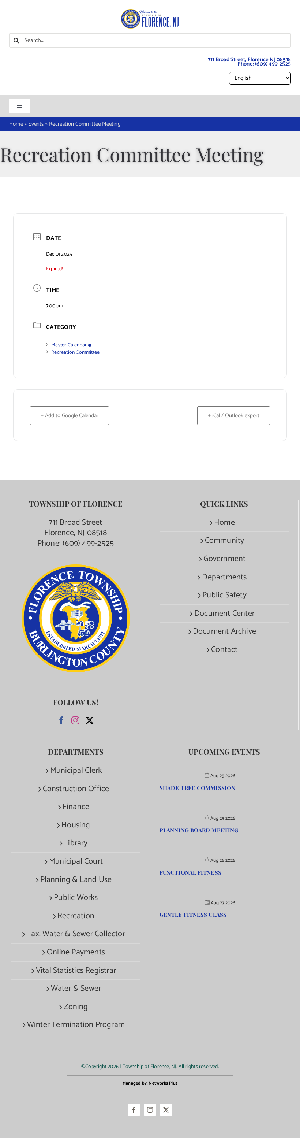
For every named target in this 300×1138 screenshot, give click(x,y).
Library (75, 843)
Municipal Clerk (76, 771)
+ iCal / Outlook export (233, 415)
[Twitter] (90, 720)
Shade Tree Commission (197, 788)
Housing (75, 825)
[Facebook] (61, 720)
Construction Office (76, 789)
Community (224, 540)
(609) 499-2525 (273, 63)
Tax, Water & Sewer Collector (76, 934)
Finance (76, 807)
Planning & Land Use (76, 880)
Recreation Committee (75, 352)
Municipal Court (76, 861)
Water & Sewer (76, 988)
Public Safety (224, 595)
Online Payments (76, 952)
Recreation (75, 916)
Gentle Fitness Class (193, 914)
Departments (224, 577)
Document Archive (224, 631)
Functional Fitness (190, 872)
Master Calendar (69, 345)
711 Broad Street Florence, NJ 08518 (75, 528)
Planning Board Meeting (199, 830)
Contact (224, 650)
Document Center (224, 613)
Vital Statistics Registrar (76, 970)
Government (224, 559)
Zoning (76, 1007)
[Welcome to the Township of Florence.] (150, 12)
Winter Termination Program (76, 1025)
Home (224, 523)
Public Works (76, 898)
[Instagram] (75, 720)
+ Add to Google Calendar (69, 415)
